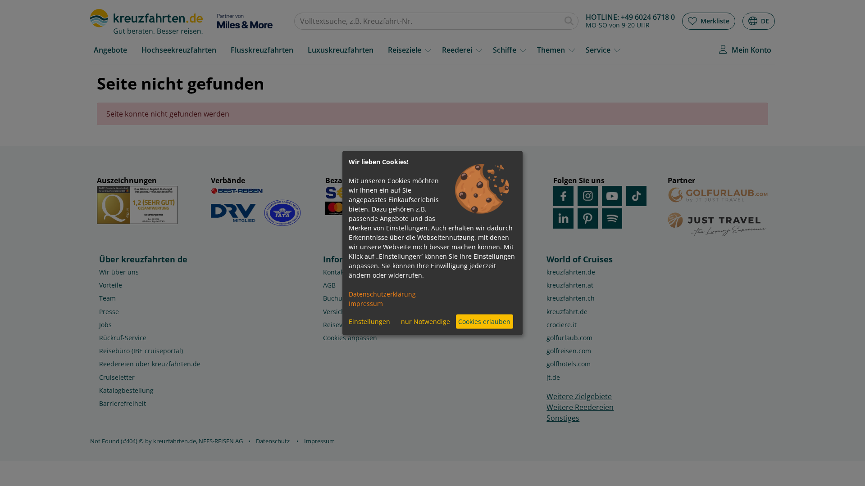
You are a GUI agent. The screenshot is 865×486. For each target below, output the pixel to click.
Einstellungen (369, 321)
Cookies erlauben (484, 321)
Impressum (366, 303)
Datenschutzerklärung (382, 293)
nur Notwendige (425, 321)
